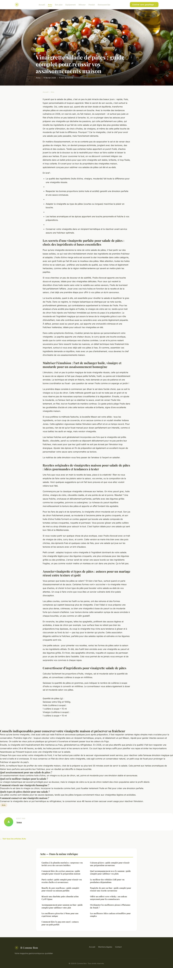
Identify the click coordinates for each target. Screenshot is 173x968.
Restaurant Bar (104, 4)
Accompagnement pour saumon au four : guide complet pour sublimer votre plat (62, 906)
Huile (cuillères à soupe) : (55, 705)
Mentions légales (105, 947)
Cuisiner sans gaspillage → (144, 4)
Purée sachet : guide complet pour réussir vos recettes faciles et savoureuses (62, 880)
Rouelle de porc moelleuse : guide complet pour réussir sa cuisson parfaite (60, 889)
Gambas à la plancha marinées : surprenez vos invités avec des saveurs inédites (62, 864)
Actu (50, 4)
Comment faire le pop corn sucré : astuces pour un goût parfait (60, 923)
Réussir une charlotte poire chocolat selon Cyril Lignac (60, 897)
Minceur (82, 4)
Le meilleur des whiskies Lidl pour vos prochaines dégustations (107, 880)
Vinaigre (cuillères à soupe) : (56, 712)
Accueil (42, 4)
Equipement (70, 4)
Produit (92, 4)
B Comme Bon (29, 947)
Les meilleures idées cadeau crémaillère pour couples (110, 914)
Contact (118, 947)
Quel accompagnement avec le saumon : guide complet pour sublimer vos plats (110, 872)
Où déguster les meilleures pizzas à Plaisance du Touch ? (110, 906)
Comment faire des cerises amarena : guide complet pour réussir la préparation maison (61, 872)
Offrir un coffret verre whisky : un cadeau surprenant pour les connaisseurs (108, 897)
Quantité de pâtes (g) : (53, 698)
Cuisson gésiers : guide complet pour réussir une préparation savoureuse (110, 864)
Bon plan (58, 4)
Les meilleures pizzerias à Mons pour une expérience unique (60, 914)
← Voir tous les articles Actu (13, 838)
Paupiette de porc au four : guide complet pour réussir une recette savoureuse (110, 889)
